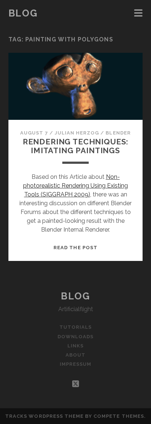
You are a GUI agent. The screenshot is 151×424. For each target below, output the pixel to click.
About (75, 355)
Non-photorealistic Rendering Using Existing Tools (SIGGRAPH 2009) (75, 185)
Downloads (75, 336)
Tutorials (75, 327)
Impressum (75, 364)
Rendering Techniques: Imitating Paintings (76, 146)
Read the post (75, 247)
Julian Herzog (77, 133)
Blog (22, 13)
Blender (118, 133)
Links (75, 346)
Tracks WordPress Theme (44, 416)
